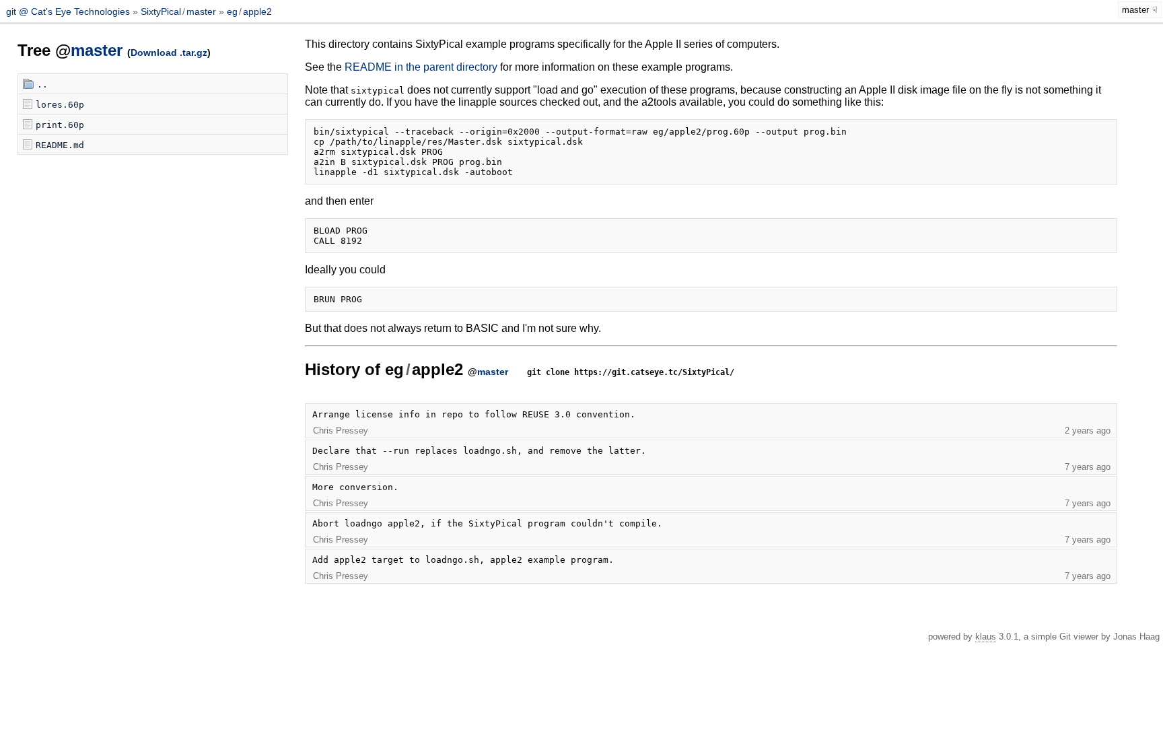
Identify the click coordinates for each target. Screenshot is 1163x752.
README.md (60, 145)
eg (232, 11)
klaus (985, 636)
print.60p (60, 125)
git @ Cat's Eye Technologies (69, 11)
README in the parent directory (421, 67)
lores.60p (60, 105)
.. (42, 84)
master (201, 11)
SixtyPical (161, 11)
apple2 (257, 11)
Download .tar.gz (169, 52)
